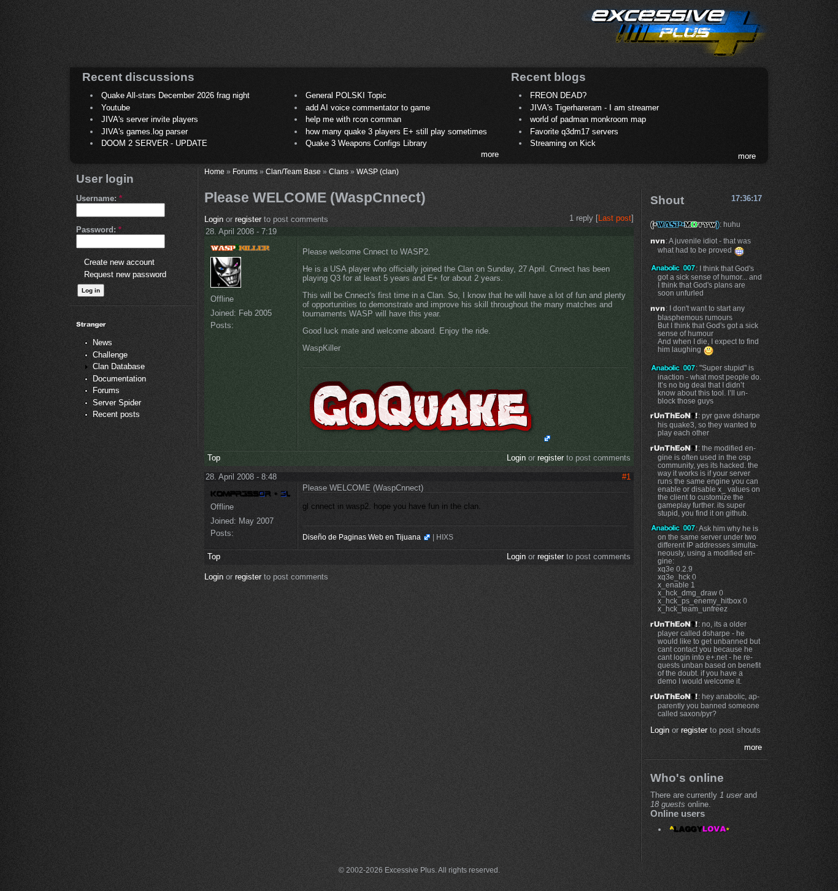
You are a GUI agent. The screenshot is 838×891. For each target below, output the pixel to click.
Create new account (119, 262)
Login (213, 219)
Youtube (115, 107)
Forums (106, 390)
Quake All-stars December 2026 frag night (175, 95)
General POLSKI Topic (346, 95)
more (490, 154)
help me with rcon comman (353, 119)
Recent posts (116, 414)
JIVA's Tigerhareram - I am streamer (594, 107)
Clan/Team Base (293, 171)
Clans (338, 171)
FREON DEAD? (558, 95)
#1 (626, 476)
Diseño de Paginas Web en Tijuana (361, 537)
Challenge (110, 354)
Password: (98, 229)
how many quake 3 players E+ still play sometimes (396, 131)
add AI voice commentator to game (368, 107)
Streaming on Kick (563, 143)
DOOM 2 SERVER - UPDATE (154, 143)
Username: (99, 198)
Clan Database (119, 366)
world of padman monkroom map (588, 119)
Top (213, 457)
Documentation (119, 378)
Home (214, 171)
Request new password (125, 274)
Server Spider (117, 402)
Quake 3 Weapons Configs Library (366, 143)
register (248, 219)
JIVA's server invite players (149, 119)
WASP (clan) (377, 171)
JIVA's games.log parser (144, 131)
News (102, 342)
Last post (614, 218)
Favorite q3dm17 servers (574, 131)
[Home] (674, 58)
